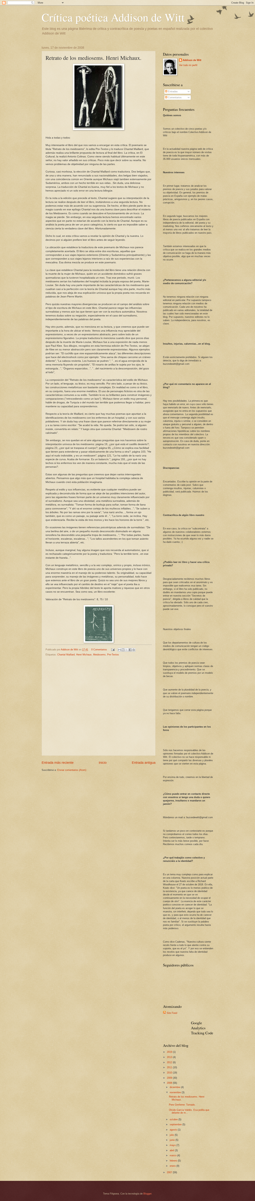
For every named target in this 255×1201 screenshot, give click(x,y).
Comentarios (174, 97)
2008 (170, 1082)
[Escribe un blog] (123, 650)
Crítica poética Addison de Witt (113, 17)
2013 (170, 1057)
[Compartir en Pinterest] (134, 650)
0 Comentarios (99, 649)
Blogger (147, 1193)
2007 (170, 1172)
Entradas (172, 91)
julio (172, 1135)
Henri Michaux (84, 654)
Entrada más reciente (58, 762)
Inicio (103, 762)
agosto (174, 1129)
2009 (170, 1077)
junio (172, 1140)
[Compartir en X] (126, 650)
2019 (170, 1052)
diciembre (175, 1087)
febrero (174, 1160)
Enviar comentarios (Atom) (71, 770)
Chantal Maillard (66, 654)
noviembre (176, 1092)
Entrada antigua (144, 762)
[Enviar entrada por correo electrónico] (112, 649)
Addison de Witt (192, 60)
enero (173, 1165)
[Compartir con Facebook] (130, 650)
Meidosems (99, 654)
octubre (174, 1119)
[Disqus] (99, 705)
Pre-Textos (113, 654)
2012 (170, 1062)
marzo (173, 1155)
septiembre (176, 1124)
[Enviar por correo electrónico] (119, 650)
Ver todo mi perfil (188, 65)
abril (172, 1150)
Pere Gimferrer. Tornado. (182, 1104)
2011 (170, 1067)
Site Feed (172, 1013)
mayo (173, 1145)
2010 (170, 1072)
